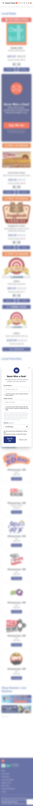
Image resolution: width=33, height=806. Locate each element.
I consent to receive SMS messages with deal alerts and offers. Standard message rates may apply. (17, 408)
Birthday (9, 423)
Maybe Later (23, 439)
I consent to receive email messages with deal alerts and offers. (16, 394)
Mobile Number (8, 398)
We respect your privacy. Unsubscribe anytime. (15, 434)
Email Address (8, 385)
